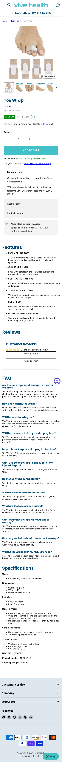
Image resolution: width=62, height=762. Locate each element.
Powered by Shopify (31, 756)
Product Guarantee (16, 213)
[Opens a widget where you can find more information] (50, 756)
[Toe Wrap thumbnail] (9, 87)
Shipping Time (14, 172)
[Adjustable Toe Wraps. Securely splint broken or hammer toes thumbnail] (19, 87)
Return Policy (13, 203)
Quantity (8, 132)
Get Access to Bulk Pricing (37, 163)
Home (5, 21)
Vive (9, 105)
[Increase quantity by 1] (29, 139)
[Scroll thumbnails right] (55, 87)
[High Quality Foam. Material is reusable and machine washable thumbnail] (51, 87)
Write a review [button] (31, 353)
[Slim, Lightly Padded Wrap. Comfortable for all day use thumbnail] (40, 87)
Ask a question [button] (31, 360)
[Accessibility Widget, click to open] (57, 381)
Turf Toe (15, 21)
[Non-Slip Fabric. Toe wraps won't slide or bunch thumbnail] (30, 87)
